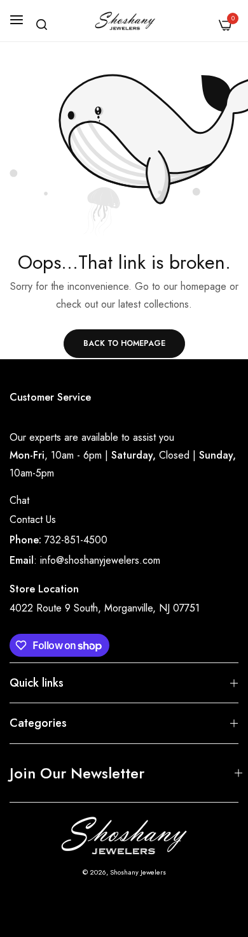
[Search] (41, 24)
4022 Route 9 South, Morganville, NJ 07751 (105, 608)
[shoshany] (124, 21)
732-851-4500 (76, 540)
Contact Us (33, 519)
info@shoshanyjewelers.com (100, 560)
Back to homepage (124, 343)
